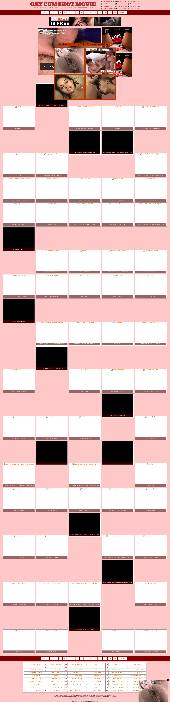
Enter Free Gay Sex (74, 690)
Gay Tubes (52, 690)
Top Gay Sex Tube (114, 673)
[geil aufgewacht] (85, 178)
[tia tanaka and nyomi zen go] (150, 106)
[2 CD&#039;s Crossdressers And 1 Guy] (117, 536)
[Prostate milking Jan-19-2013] (150, 322)
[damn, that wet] (117, 275)
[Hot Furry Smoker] (51, 489)
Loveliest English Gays (136, 676)
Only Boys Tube (73, 676)
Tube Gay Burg (134, 8)
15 (115, 12)
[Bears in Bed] (84, 275)
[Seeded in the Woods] (150, 630)
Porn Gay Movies (114, 670)
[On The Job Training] (52, 275)
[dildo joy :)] (18, 106)
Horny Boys (93, 682)
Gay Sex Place (135, 670)
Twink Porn (93, 687)
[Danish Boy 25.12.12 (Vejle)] (117, 203)
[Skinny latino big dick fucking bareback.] (150, 203)
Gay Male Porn (53, 670)
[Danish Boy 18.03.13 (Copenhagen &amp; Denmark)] (19, 464)
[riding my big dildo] (117, 178)
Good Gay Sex (94, 690)
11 (95, 12)
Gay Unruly (134, 679)
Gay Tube (72, 687)
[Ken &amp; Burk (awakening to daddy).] (52, 322)
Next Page (122, 12)
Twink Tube (93, 673)
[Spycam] (19, 154)
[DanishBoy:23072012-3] (19, 369)
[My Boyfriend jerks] (150, 583)
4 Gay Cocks (93, 676)
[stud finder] (150, 275)
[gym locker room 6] (18, 203)
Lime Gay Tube (114, 685)
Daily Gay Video (135, 4)
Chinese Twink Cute (109, 8)
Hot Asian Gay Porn (54, 687)
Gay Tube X (134, 673)
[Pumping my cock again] (150, 369)
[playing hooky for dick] (117, 369)
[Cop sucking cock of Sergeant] (117, 250)
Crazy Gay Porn (114, 679)
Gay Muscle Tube (108, 1)
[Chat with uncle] (151, 178)
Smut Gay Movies (53, 682)
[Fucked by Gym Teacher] (52, 250)
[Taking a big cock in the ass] (52, 154)
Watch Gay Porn (108, 6)
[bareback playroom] (19, 489)
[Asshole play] (19, 630)
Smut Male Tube (135, 6)
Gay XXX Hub (114, 676)
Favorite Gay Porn (74, 670)
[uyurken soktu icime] (19, 417)
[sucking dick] (52, 203)
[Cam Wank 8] (117, 322)
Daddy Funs (52, 676)
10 (90, 12)
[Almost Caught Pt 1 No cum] (85, 106)
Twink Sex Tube (135, 690)
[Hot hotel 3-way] (85, 489)
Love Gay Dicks (108, 4)
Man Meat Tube (135, 1)
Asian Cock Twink (122, 6)
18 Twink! (93, 670)
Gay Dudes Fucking (115, 687)
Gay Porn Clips (73, 679)
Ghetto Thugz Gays (74, 682)
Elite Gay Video (122, 4)
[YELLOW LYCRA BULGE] (150, 250)
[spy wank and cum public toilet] (85, 322)
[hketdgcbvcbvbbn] (84, 417)
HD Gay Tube (52, 673)
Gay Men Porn (94, 667)
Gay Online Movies (74, 667)
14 (110, 12)
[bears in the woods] (52, 417)
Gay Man (93, 664)
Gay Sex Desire (73, 664)
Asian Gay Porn (135, 687)
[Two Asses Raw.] (19, 536)
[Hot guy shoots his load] (19, 583)
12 (100, 12)
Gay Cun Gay (73, 673)
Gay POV (113, 667)
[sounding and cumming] (52, 536)
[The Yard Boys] (84, 250)
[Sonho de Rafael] (51, 630)
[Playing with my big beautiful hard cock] (19, 178)
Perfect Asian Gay (135, 682)
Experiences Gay (94, 679)
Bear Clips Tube (114, 690)
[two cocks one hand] (52, 178)
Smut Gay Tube (53, 679)
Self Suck (113, 664)
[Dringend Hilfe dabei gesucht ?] (118, 489)
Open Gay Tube (73, 685)
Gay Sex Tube (134, 667)
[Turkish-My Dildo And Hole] (52, 583)
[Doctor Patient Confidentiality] (84, 203)
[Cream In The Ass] (150, 417)
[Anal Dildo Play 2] (117, 630)
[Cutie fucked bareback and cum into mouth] (85, 464)
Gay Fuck (93, 685)
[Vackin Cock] (85, 369)
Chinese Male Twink (136, 685)
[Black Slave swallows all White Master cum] (85, 583)
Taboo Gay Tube (122, 8)
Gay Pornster (53, 685)
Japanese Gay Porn (115, 682)
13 (105, 12)
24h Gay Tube (134, 664)
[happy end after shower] (19, 275)
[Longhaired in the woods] (150, 536)
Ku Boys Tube (121, 1)
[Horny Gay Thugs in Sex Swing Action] (151, 154)
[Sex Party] (150, 464)
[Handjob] (118, 106)
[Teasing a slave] (151, 489)
